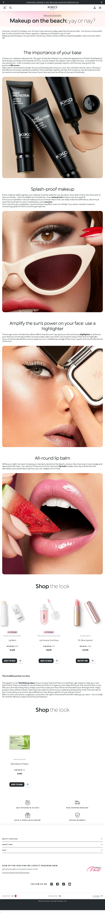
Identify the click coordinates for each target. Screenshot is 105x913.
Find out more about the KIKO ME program (15, 872)
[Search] (10, 7)
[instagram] (51, 884)
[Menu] (5, 7)
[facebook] (57, 884)
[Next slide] (101, 2)
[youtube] (69, 884)
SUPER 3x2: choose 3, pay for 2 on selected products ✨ (52, 2)
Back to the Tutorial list (52, 15)
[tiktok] (63, 884)
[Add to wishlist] (20, 661)
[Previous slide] (3, 2)
